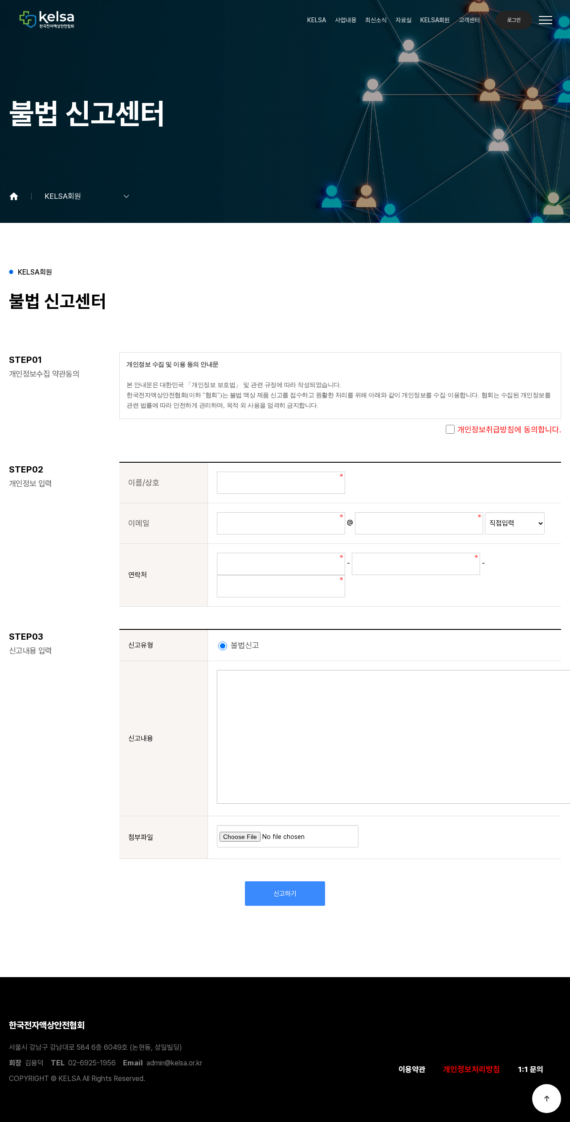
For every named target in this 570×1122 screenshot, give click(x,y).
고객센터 (469, 20)
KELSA (316, 20)
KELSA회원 (435, 20)
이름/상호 (143, 482)
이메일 (139, 523)
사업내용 (345, 20)
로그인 (514, 20)
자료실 (403, 20)
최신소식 (376, 20)
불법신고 (243, 645)
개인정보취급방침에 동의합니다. (509, 429)
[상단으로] (546, 1098)
